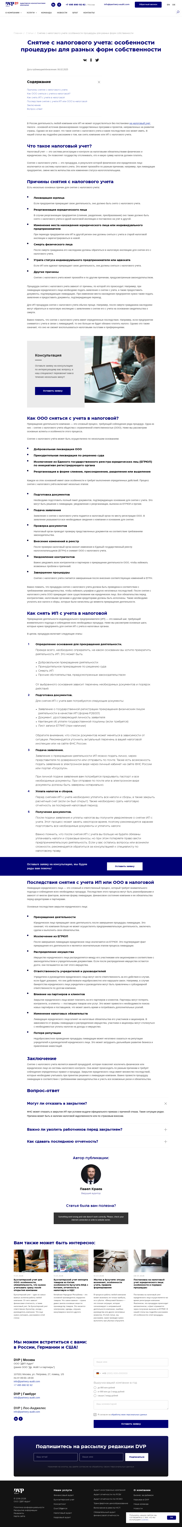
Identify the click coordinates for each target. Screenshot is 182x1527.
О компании (142, 1490)
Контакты (89, 13)
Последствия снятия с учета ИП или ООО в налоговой (57, 101)
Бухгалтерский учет (64, 1500)
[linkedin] (53, 5)
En (168, 5)
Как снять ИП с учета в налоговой (46, 98)
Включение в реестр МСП (107, 1508)
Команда (46, 13)
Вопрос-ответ (35, 109)
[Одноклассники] (91, 60)
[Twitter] (97, 60)
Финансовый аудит (64, 1495)
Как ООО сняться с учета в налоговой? (48, 94)
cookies (144, 1520)
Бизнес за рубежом (143, 1495)
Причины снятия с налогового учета (47, 90)
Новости (62, 13)
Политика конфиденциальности (29, 1507)
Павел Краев (91, 1189)
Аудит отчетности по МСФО (108, 1499)
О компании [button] (12, 13)
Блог (75, 13)
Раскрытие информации (25, 1510)
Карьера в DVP (141, 1500)
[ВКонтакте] (85, 60)
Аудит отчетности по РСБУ (107, 1494)
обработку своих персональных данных (113, 1467)
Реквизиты (19, 1513)
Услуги (31, 13)
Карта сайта (19, 1516)
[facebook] (59, 5)
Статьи (29, 33)
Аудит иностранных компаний (109, 1490)
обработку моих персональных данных (129, 1414)
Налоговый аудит (63, 1513)
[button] (148, 5)
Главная (18, 33)
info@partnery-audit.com (27, 1381)
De (173, 5)
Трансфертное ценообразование (111, 1503)
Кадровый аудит (62, 1517)
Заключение (34, 105)
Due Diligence (60, 1509)
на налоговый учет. (140, 123)
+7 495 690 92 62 (75, 5)
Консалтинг (60, 1504)
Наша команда (141, 1504)
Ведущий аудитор (91, 1193)
